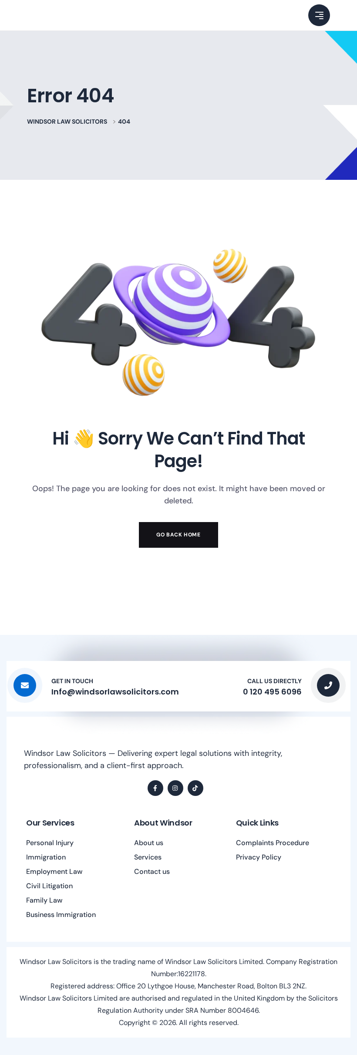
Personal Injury (50, 842)
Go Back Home (178, 534)
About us (148, 842)
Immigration (46, 857)
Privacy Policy (258, 857)
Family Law (44, 900)
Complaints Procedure (272, 842)
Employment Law (54, 871)
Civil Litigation (49, 885)
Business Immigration (61, 914)
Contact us (152, 871)
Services (148, 857)
